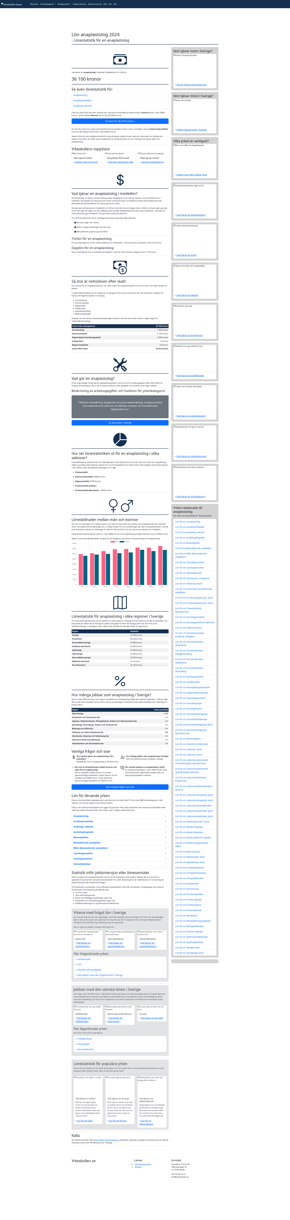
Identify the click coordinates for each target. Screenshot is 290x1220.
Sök (115, 4)
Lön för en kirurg (117, 1120)
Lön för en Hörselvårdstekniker (191, 719)
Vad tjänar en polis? (186, 255)
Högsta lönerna (79, 4)
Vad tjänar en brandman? (189, 335)
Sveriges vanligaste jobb (120, 161)
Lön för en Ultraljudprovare (189, 952)
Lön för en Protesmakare (188, 904)
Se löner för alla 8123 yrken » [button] (120, 121)
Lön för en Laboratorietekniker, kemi (194, 816)
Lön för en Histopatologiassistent (192, 687)
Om (110, 4)
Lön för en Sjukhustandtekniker (191, 936)
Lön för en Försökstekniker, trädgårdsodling (189, 652)
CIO (79, 964)
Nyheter (138, 1167)
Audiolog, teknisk (83, 105)
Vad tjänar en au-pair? (152, 1017)
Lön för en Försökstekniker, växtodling (189, 669)
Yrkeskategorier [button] (47, 4)
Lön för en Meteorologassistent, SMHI (192, 844)
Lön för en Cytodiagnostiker (189, 562)
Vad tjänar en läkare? (187, 295)
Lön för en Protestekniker (188, 910)
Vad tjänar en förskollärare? (190, 496)
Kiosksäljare (83, 1044)
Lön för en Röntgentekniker (189, 926)
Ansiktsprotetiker (83, 100)
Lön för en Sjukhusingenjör (189, 931)
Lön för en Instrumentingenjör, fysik (194, 724)
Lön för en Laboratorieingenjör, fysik (194, 794)
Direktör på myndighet (89, 969)
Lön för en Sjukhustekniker (189, 942)
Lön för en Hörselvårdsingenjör (191, 713)
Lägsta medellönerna (152, 161)
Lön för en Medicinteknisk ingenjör (193, 837)
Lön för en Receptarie (186, 915)
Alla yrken (34, 4)
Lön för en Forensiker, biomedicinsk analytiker (193, 590)
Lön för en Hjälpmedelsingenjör (191, 692)
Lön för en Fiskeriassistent (189, 583)
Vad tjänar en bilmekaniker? (191, 214)
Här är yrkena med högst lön (191, 84)
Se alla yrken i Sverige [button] (120, 422)
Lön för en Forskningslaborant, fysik (194, 597)
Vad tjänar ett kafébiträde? (83, 1019)
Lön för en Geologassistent (189, 676)
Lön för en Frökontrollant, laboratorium (188, 610)
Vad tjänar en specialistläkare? (116, 944)
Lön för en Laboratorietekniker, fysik (194, 810)
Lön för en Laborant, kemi (188, 754)
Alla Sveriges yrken (143, 1164)
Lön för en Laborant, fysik (188, 749)
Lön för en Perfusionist (187, 888)
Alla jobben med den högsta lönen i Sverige (100, 975)
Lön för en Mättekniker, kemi (190, 862)
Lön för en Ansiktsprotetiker (189, 526)
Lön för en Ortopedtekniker (189, 878)
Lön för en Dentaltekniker (188, 572)
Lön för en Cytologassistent (189, 567)
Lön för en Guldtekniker (187, 682)
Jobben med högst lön (86, 161)
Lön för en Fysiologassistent (189, 617)
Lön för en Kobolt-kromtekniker (191, 744)
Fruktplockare (84, 1038)
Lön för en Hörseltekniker (188, 708)
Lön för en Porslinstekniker (189, 894)
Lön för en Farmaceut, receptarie (192, 578)
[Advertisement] (140, 16)
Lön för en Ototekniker (187, 883)
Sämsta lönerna (95, 4)
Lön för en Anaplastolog (187, 521)
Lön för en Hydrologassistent (190, 698)
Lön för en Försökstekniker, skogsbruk (189, 643)
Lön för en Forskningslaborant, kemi (194, 603)
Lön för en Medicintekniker (189, 832)
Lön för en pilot (85, 1120)
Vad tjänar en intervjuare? (115, 1019)
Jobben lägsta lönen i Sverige (192, 129)
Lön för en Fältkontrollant (188, 627)
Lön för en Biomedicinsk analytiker (193, 548)
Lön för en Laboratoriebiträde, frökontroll (191, 779)
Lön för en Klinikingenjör (188, 738)
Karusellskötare (85, 1049)
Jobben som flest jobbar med (192, 174)
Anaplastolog (80, 95)
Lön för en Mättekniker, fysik (190, 856)
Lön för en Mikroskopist (187, 851)
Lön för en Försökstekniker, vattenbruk (189, 661)
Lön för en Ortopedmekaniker (190, 872)
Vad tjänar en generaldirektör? (148, 944)
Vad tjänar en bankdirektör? (83, 944)
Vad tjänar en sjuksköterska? (192, 456)
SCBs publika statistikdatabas (105, 1140)
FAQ (105, 4)
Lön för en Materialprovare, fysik (192, 821)
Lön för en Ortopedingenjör (189, 867)
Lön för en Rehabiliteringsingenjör (193, 920)
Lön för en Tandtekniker (187, 947)
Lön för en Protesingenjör (188, 899)
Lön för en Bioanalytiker (187, 542)
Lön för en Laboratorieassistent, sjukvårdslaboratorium (191, 770)
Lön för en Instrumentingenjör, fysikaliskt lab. (191, 731)
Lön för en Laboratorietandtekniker (193, 805)
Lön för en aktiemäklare (146, 1122)
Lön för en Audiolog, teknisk (189, 532)
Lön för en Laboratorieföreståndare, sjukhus (194, 788)
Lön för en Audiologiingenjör (190, 537)
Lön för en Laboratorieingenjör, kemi (194, 800)
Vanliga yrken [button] (64, 4)
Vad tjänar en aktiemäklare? (191, 415)
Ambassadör (84, 959)
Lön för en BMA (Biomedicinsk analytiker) (191, 555)
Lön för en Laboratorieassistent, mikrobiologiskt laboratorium (191, 761)
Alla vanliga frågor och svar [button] (120, 787)
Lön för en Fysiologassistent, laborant (194, 622)
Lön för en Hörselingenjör (188, 703)
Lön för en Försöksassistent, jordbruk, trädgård (190, 634)
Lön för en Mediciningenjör (189, 826)
